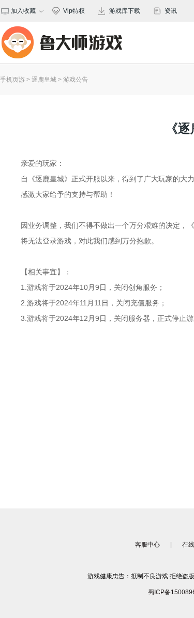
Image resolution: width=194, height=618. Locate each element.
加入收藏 (22, 10)
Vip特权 (74, 10)
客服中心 (147, 544)
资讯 (171, 10)
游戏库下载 (124, 10)
